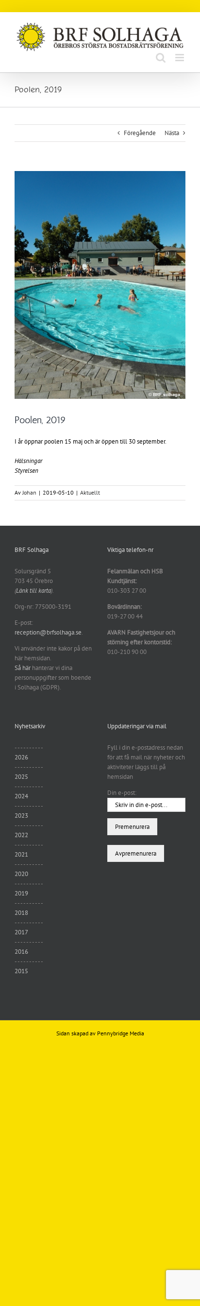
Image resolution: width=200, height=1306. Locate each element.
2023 (21, 815)
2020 (21, 874)
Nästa (172, 133)
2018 (21, 913)
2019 (21, 893)
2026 (21, 757)
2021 (21, 854)
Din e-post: (121, 793)
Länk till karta (33, 590)
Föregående (140, 133)
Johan (29, 492)
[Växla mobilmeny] (180, 57)
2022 (21, 835)
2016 (21, 951)
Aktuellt (90, 492)
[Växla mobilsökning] (161, 57)
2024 (21, 796)
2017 (21, 932)
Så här (23, 668)
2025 (21, 777)
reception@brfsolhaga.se (48, 632)
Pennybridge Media (120, 1033)
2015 (21, 971)
